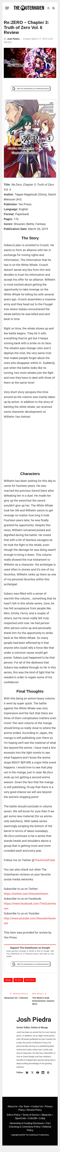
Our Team (24, 1106)
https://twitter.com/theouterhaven (26, 893)
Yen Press (29, 980)
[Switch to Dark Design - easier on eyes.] (48, 8)
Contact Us (37, 1106)
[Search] (53, 8)
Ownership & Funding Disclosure (27, 1123)
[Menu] (7, 8)
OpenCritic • (21, 1118)
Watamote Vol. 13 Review (16, 998)
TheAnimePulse (44, 860)
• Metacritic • (46, 1115)
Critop (42, 1118)
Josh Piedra (13, 39)
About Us (13, 1106)
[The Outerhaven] (28, 8)
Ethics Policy (14, 1115)
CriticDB (32, 1118)
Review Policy (34, 1110)
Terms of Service (31, 1115)
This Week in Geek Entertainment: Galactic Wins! (43, 1001)
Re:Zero (18, 980)
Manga (8, 980)
